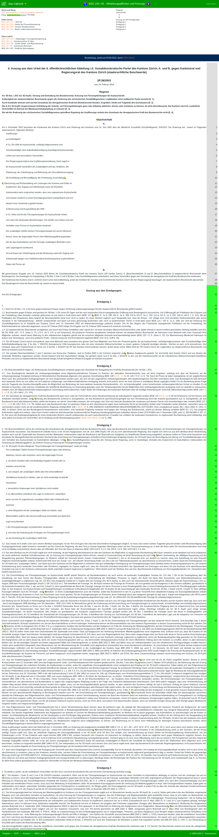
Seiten (15, 12)
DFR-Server (129, 58)
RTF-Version (7, 12)
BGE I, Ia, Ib (40, 833)
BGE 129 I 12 (7, 41)
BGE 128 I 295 (7, 43)
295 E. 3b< (97, 418)
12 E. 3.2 (119, 376)
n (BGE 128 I (86, 418)
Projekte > (7, 833)
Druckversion (30, 12)
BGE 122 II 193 (8, 39)
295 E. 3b (81, 407)
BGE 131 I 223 (7, 24)
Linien (21, 12)
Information (211, 4)
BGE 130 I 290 (7, 27)
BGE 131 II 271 (8, 22)
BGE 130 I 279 (7, 29)
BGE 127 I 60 (7, 46)
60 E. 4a (164, 396)
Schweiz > (28, 833)
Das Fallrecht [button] (15, 3)
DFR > (17, 833)
